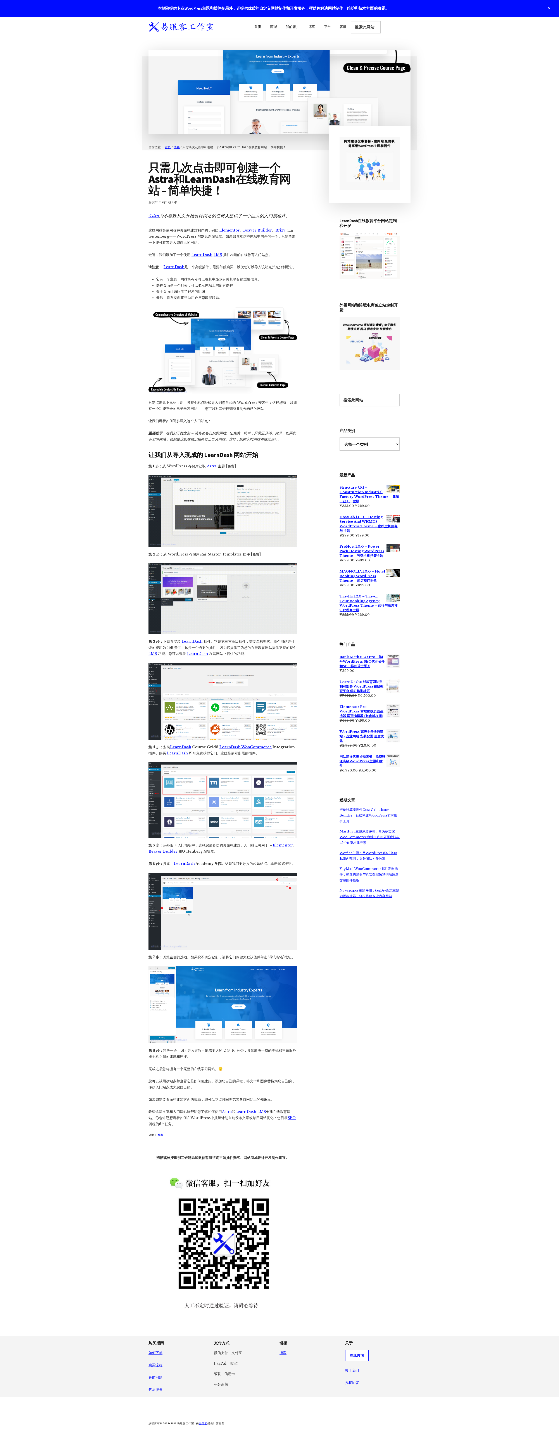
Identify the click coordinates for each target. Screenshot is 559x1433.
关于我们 (352, 1370)
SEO (292, 1118)
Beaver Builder (257, 230)
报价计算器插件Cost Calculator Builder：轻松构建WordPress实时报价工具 (368, 815)
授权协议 (352, 1382)
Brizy (280, 230)
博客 (160, 1135)
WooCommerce (256, 747)
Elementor (229, 230)
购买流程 (155, 1365)
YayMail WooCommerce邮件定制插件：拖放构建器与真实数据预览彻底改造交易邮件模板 (369, 874)
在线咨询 (357, 1355)
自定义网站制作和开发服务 (282, 8)
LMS (218, 254)
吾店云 (203, 1423)
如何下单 (155, 1353)
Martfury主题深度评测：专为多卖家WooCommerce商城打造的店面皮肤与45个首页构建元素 (370, 837)
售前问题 (155, 1377)
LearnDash (202, 254)
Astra (153, 215)
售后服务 (155, 1389)
